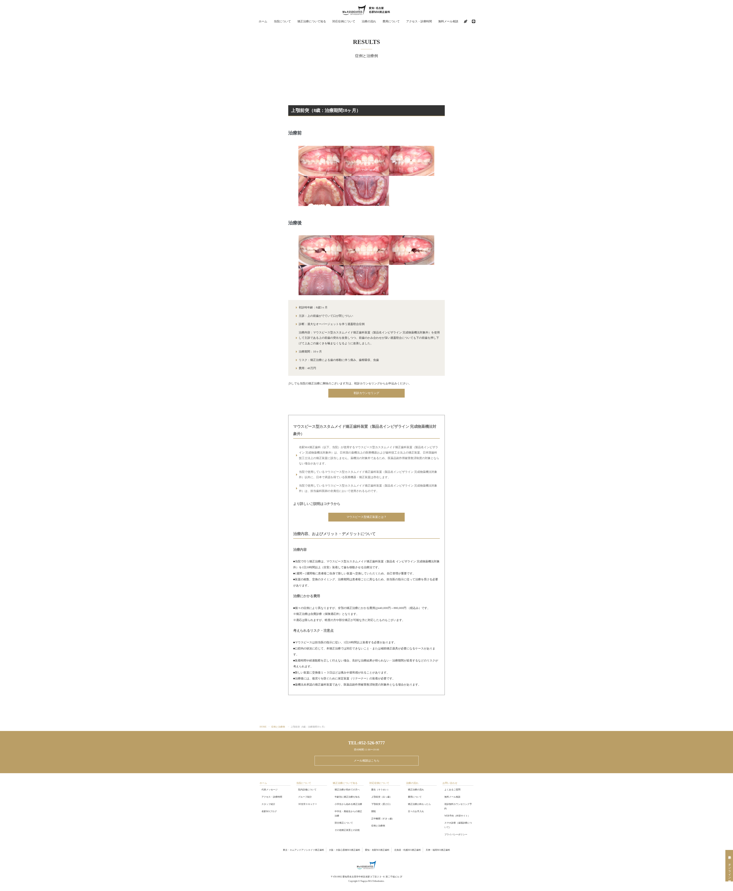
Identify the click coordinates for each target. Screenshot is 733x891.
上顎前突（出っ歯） (381, 797)
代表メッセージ (270, 789)
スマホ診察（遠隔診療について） (458, 825)
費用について (391, 21)
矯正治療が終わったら (419, 804)
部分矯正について (344, 822)
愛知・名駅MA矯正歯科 (377, 850)
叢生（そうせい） (380, 789)
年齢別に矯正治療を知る (347, 797)
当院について (282, 21)
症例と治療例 (278, 726)
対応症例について (343, 21)
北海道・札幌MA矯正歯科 (407, 850)
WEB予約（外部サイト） (457, 815)
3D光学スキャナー (307, 804)
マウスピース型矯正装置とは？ (366, 516)
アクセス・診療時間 (419, 21)
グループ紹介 (305, 797)
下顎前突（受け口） (381, 804)
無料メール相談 (448, 21)
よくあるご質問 (452, 789)
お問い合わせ (449, 783)
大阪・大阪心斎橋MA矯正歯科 (344, 850)
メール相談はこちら (366, 760)
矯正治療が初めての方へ (347, 789)
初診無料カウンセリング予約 (458, 806)
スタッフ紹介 (268, 804)
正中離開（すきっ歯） (382, 818)
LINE (473, 21)
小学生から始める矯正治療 (348, 804)
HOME (263, 726)
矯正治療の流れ (416, 789)
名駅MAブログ (269, 811)
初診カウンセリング (366, 393)
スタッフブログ (465, 21)
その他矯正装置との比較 (347, 830)
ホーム (263, 21)
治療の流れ (369, 21)
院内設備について (307, 789)
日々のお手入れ (416, 811)
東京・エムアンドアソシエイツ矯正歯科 (303, 850)
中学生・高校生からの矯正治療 (348, 813)
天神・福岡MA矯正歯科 (438, 850)
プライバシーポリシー (455, 834)
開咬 (373, 811)
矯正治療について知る (311, 21)
